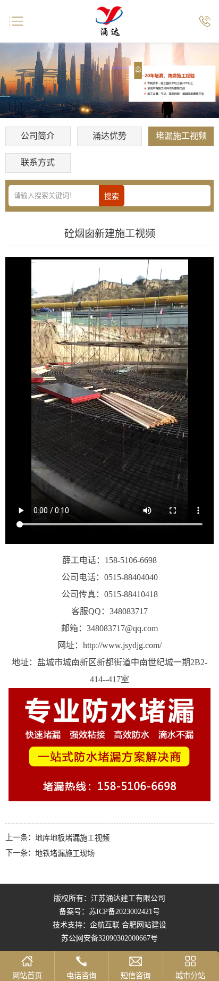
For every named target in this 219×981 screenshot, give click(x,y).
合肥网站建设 (144, 925)
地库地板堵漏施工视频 (72, 838)
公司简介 (38, 135)
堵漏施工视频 (181, 135)
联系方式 (38, 162)
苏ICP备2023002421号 (124, 912)
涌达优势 (109, 135)
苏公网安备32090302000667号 (109, 938)
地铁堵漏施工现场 (65, 853)
